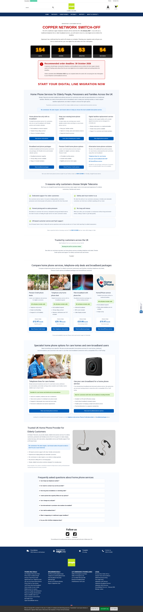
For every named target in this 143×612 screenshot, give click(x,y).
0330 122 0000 (80, 173)
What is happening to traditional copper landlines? (55, 515)
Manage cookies (99, 589)
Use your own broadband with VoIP (98, 158)
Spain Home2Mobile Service (31, 600)
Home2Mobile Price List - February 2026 (105, 587)
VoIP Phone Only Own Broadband (33, 585)
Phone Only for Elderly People (32, 575)
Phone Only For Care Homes (32, 583)
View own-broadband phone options (94, 410)
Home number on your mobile (32, 587)
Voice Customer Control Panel (32, 596)
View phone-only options (41, 138)
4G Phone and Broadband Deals (56, 574)
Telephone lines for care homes (97, 156)
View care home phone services (49, 410)
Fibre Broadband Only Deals (54, 577)
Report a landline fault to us (31, 594)
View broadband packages (42, 167)
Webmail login (51, 579)
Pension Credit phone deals (87, 417)
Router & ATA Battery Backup (55, 581)
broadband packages (101, 417)
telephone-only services (74, 417)
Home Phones (64, 14)
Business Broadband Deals (78, 579)
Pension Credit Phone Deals (31, 577)
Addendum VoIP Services (101, 581)
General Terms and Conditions (102, 575)
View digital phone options (101, 138)
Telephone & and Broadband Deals (56, 575)
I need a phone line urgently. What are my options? (55, 495)
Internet (73, 14)
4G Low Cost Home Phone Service (33, 581)
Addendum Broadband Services (103, 583)
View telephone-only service (60, 329)
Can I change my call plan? (48, 500)
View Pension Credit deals (38, 329)
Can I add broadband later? (48, 510)
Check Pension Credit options (71, 167)
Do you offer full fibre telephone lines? (51, 520)
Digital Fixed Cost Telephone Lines (33, 579)
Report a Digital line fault (54, 583)
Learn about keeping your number (71, 138)
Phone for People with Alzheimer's (33, 591)
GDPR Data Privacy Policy (101, 577)
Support (81, 14)
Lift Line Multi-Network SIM (78, 577)
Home (109, 0)
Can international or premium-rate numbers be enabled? (56, 505)
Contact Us (115, 0)
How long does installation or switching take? (53, 490)
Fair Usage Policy (99, 579)
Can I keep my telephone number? (50, 481)
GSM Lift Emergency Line (78, 575)
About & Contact (92, 14)
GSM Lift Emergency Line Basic (79, 574)
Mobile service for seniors (31, 589)
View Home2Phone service (105, 329)
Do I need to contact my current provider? (52, 485)
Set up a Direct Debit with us (102, 574)
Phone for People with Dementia (33, 593)
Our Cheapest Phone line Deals (32, 574)
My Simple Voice (29, 598)
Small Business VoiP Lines (78, 581)
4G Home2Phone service (95, 161)
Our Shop (54, 14)
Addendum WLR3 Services (101, 585)
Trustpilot (71, 256)
